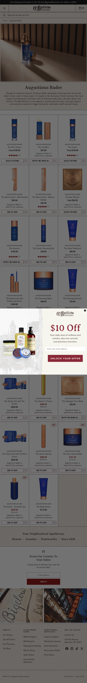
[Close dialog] (85, 310)
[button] (65, 326)
